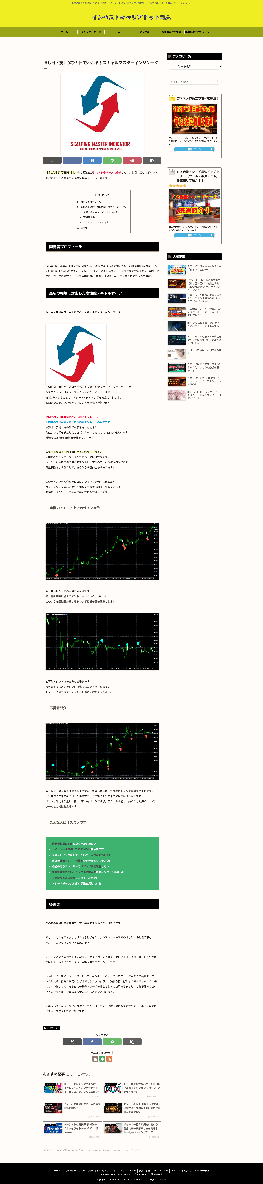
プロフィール (140, 1174)
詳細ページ (194, 149)
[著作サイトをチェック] (95, 1059)
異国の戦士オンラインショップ (103, 1171)
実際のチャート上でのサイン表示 (100, 212)
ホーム (57, 1171)
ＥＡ (173, 1171)
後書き (84, 228)
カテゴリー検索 (202, 1171)
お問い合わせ (185, 1171)
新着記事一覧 (156, 1174)
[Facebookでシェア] (72, 160)
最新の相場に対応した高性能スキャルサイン (103, 207)
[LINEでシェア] (112, 160)
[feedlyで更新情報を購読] (102, 1059)
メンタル (163, 1171)
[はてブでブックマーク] (92, 160)
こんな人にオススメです (95, 222)
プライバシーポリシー (74, 1171)
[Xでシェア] (52, 160)
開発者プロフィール (91, 202)
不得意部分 (89, 217)
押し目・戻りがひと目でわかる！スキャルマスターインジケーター (84, 312)
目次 (97, 195)
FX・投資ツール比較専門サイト (115, 1174)
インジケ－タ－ (52, 1028)
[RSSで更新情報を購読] (109, 1059)
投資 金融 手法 (147, 1171)
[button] (152, 160)
